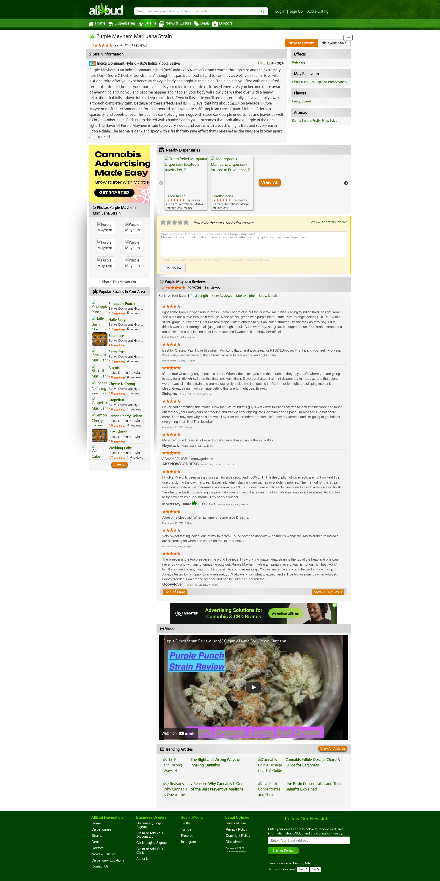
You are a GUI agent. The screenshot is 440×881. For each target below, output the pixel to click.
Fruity (296, 101)
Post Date (179, 296)
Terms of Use (236, 823)
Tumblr (186, 829)
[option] (186, 183)
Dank (296, 120)
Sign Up (296, 11)
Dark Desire (107, 75)
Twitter (186, 823)
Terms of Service (252, 259)
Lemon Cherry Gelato (125, 416)
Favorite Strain (336, 43)
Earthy (306, 120)
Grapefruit (116, 400)
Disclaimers (235, 842)
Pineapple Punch (122, 303)
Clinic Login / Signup (151, 843)
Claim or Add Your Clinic (149, 850)
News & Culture (178, 23)
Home (100, 23)
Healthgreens (222, 196)
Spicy (333, 120)
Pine (325, 120)
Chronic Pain (301, 82)
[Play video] (253, 687)
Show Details (268, 296)
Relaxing (298, 62)
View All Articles (332, 748)
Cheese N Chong (122, 384)
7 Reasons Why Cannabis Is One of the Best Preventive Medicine (217, 786)
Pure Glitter (117, 432)
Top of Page (175, 592)
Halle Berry (117, 319)
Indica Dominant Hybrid (116, 63)
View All (119, 465)
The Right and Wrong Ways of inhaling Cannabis (216, 762)
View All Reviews (328, 592)
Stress (342, 82)
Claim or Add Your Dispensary (149, 835)
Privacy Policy (229, 259)
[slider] (103, 45)
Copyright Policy (238, 835)
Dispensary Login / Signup (150, 825)
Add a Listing (317, 11)
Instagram (188, 842)
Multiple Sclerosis (324, 82)
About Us (143, 859)
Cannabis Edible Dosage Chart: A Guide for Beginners (313, 762)
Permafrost (117, 352)
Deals (205, 23)
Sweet (306, 101)
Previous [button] (161, 183)
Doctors (225, 23)
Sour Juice (116, 335)
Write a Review (303, 43)
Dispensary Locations (108, 860)
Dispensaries (125, 23)
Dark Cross (130, 75)
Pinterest (187, 835)
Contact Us (100, 866)
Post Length (199, 296)
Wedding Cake (120, 448)
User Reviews (222, 296)
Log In (280, 11)
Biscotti (115, 368)
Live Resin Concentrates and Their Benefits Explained (314, 786)
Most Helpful (245, 296)
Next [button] (346, 183)
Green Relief (175, 196)
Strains (150, 23)
